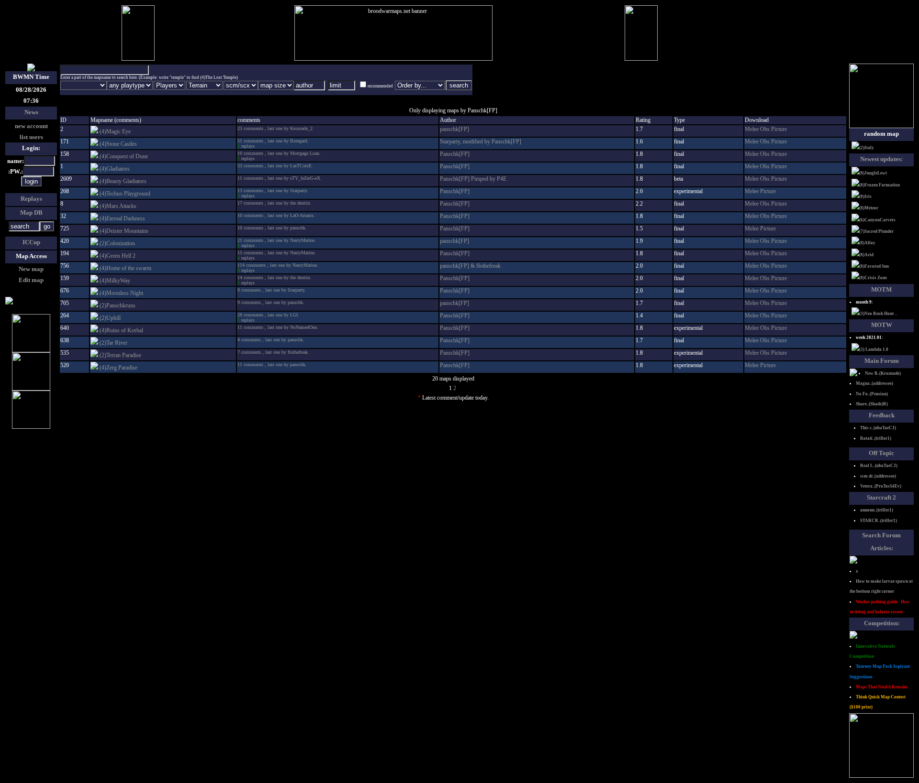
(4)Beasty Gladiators (123, 181)
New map (31, 268)
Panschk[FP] (455, 154)
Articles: (881, 548)
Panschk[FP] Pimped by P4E (473, 178)
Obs (765, 129)
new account (31, 126)
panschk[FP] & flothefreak (470, 265)
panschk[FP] (454, 129)
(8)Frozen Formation (879, 185)
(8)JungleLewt (873, 173)
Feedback (882, 415)
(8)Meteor (868, 208)
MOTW (881, 324)
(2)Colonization (117, 243)
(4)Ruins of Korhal (121, 330)
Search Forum (881, 535)
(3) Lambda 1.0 (873, 349)
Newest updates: (881, 159)
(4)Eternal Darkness (122, 218)
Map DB (31, 212)
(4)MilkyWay (115, 280)
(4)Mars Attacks (118, 206)
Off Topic (881, 453)
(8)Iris (865, 196)
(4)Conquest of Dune (124, 156)
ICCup (31, 242)
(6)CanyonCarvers (877, 220)
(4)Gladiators (115, 168)
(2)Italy (866, 147)
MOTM (881, 289)
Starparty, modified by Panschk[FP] (480, 141)
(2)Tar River (113, 342)
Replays (31, 198)
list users (31, 137)
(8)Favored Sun (874, 266)
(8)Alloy (867, 242)
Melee (752, 129)
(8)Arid (866, 254)
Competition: (881, 623)
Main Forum (881, 360)
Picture (779, 129)
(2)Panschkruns (117, 305)
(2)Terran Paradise (120, 355)
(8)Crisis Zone (873, 277)
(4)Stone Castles (118, 144)
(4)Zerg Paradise (118, 367)
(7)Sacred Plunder (876, 231)
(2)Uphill (110, 318)
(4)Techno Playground (125, 193)
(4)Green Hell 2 (117, 255)
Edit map (31, 279)
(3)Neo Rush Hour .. (878, 313)
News (31, 112)
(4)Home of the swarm (125, 268)
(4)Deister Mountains (124, 231)
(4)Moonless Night (121, 293)
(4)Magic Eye (115, 131)
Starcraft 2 (881, 497)
